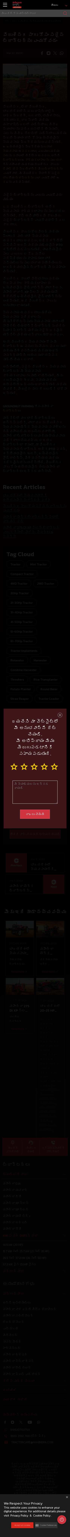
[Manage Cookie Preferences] (61, 1519)
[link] (17, 4)
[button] (46, 1525)
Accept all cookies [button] (22, 1525)
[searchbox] (35, 13)
